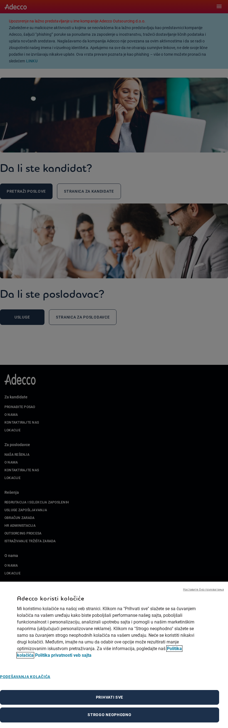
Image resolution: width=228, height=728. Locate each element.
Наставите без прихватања (203, 589)
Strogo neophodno (109, 714)
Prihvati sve (109, 697)
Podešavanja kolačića (25, 676)
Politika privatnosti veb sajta (63, 655)
